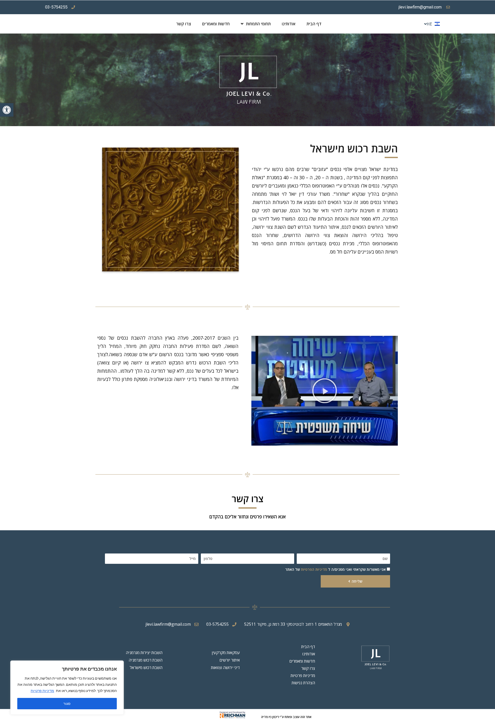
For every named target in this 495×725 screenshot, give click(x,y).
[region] (67, 688)
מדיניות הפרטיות (314, 569)
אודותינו (288, 24)
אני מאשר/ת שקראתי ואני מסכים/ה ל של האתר (335, 569)
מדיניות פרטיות (42, 691)
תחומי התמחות (258, 24)
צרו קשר (183, 24)
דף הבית (314, 24)
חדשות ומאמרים (216, 24)
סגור (67, 704)
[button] (6, 110)
